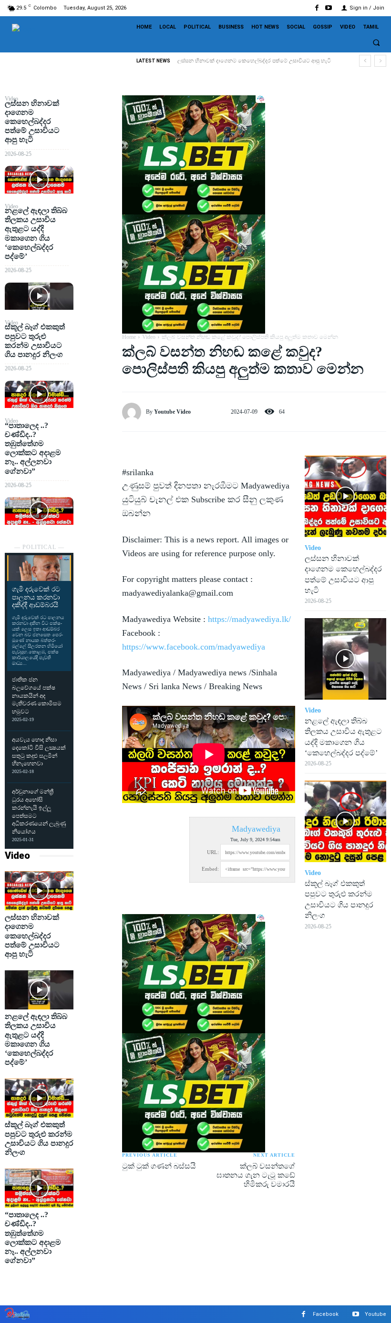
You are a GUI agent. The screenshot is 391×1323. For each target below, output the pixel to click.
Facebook (326, 1314)
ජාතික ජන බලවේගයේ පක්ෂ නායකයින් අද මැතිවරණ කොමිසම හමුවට (37, 695)
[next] (380, 61)
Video (17, 855)
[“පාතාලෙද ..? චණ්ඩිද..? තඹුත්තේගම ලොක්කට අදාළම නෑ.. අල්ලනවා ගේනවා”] (39, 511)
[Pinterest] (97, 149)
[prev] (365, 61)
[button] (376, 43)
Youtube (375, 1314)
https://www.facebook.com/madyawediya (193, 646)
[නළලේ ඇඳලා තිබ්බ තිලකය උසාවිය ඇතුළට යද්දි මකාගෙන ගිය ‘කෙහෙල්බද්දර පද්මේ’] (39, 296)
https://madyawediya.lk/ (249, 619)
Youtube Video (172, 411)
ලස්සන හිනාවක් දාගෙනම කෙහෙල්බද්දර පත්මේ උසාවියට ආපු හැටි (254, 61)
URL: (213, 852)
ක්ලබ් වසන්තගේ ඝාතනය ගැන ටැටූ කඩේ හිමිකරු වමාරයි (255, 1175)
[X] (97, 127)
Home (129, 337)
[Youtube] (329, 8)
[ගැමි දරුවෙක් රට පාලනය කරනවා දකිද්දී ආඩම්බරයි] (39, 568)
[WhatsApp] (97, 172)
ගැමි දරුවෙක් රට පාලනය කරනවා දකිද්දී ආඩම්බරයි (36, 597)
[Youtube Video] (134, 412)
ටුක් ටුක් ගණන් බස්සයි (159, 1166)
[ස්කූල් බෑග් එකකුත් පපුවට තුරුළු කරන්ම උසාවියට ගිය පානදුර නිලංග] (39, 394)
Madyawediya (256, 829)
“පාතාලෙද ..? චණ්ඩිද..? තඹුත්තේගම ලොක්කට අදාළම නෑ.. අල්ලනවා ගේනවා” (33, 448)
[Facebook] (317, 8)
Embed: (210, 869)
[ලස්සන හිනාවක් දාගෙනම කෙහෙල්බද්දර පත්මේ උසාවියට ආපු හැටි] (39, 179)
